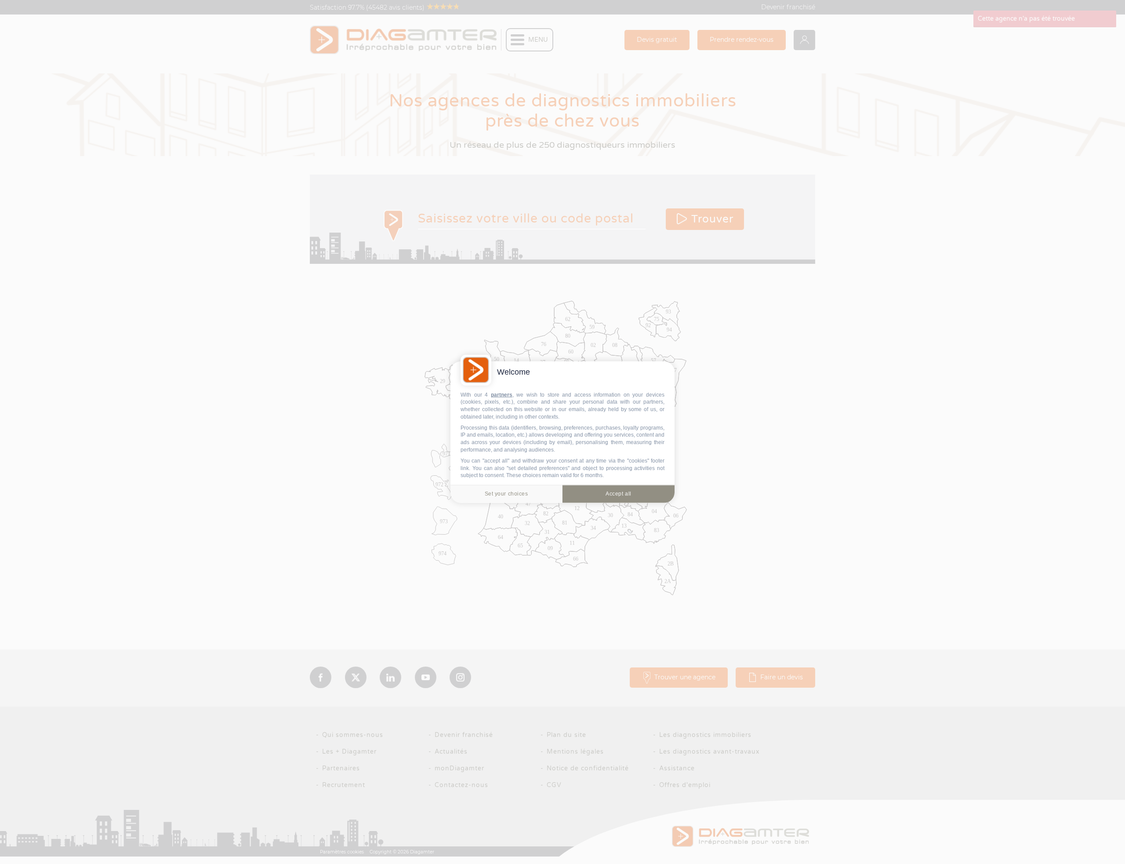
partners (501, 394)
